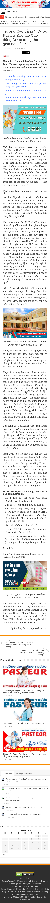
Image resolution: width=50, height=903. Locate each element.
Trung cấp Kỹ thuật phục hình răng (21, 881)
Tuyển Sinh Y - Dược (19, 21)
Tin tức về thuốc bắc (24, 90)
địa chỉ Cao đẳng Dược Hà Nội (29, 606)
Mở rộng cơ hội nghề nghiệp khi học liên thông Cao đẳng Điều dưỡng (19, 644)
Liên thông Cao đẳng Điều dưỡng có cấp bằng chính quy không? (31, 652)
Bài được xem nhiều (24, 774)
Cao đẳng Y (34, 463)
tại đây (27, 500)
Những (9, 90)
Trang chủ (4, 21)
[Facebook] (26, 878)
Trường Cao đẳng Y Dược (23, 166)
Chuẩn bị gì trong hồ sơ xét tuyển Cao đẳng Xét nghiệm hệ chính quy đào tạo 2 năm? (23, 691)
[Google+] (24, 878)
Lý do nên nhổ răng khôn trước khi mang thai (23, 814)
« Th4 (4, 854)
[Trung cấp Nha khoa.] (25, 4)
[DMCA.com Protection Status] (25, 874)
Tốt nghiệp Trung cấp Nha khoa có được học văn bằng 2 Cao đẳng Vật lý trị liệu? (24, 755)
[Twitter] (29, 878)
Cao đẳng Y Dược (21, 206)
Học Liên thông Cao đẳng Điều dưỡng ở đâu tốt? (24, 723)
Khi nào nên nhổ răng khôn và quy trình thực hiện (25, 807)
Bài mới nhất (7, 774)
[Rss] (21, 878)
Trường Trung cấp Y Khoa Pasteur (24, 886)
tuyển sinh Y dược (32, 466)
